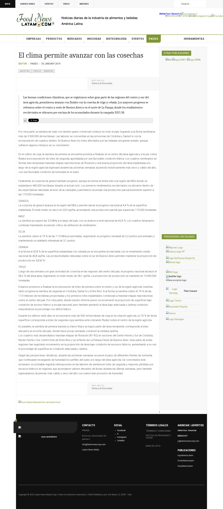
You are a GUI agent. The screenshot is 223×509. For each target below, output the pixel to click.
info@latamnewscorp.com (94, 444)
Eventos (49, 4)
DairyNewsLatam (185, 466)
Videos (66, 4)
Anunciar (192, 430)
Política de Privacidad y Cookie (158, 436)
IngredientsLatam (185, 455)
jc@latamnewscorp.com (188, 441)
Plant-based (190, 291)
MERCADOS (74, 38)
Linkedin (121, 440)
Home (20, 39)
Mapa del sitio (153, 446)
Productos (54, 38)
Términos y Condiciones (158, 431)
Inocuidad (94, 38)
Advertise (164, 13)
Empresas (33, 38)
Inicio (7, 4)
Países (153, 38)
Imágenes (84, 4)
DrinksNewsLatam (186, 461)
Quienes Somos (27, 4)
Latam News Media (90, 450)
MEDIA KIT (183, 436)
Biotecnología (116, 38)
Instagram (122, 437)
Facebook (121, 430)
